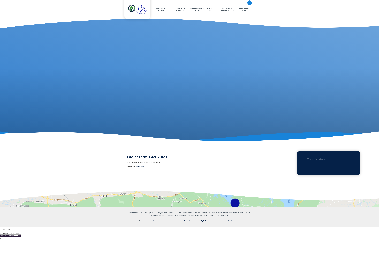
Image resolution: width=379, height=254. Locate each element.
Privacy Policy (219, 221)
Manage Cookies (14, 236)
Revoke (3, 236)
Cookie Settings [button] (234, 221)
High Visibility (206, 221)
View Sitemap (170, 221)
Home (129, 152)
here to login (140, 166)
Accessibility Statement (188, 221)
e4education (157, 221)
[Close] (1, 238)
